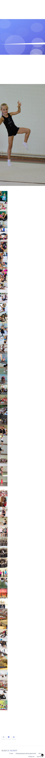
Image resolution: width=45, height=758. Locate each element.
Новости (31, 756)
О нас (11, 753)
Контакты (40, 756)
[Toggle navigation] (40, 5)
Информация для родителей (26, 753)
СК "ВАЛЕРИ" (12, 750)
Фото (40, 753)
